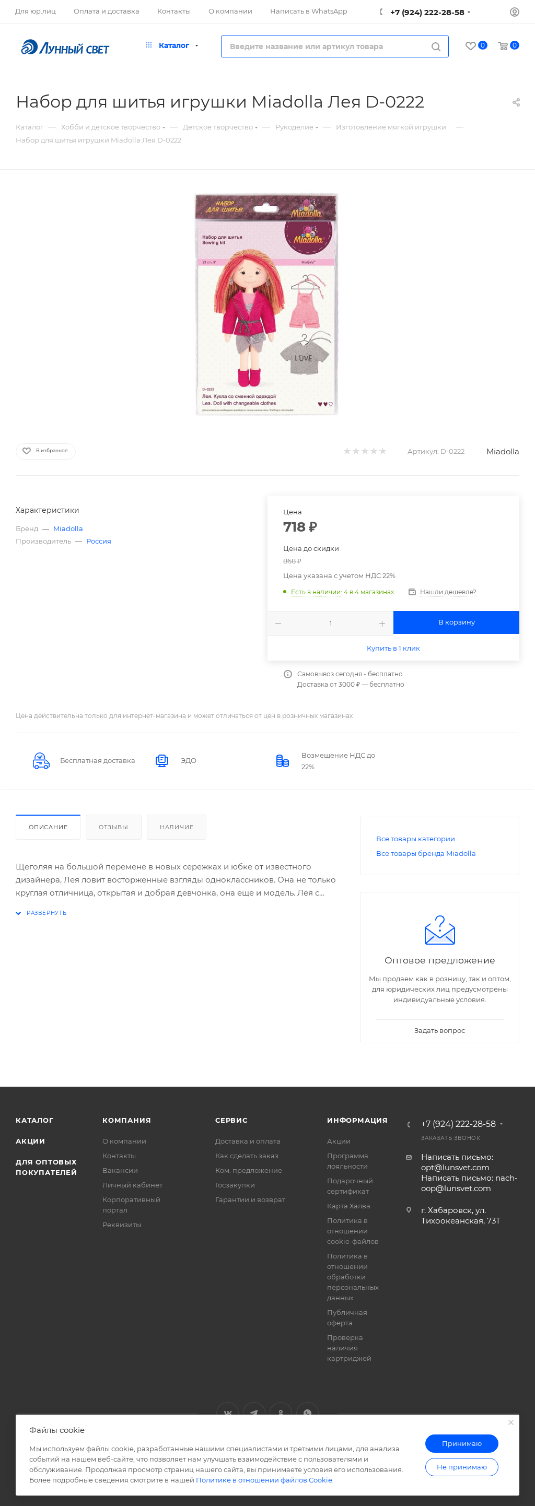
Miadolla (502, 451)
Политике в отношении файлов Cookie (264, 1480)
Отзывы (114, 827)
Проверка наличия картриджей (349, 1347)
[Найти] (436, 46)
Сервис (231, 1120)
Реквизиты (121, 1224)
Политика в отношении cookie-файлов (353, 1230)
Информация (357, 1120)
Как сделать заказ (246, 1155)
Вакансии (120, 1170)
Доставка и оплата (248, 1141)
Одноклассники (281, 1413)
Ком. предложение (248, 1170)
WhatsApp (307, 1413)
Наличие (177, 827)
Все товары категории (415, 838)
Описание (48, 827)
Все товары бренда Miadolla (426, 853)
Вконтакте (227, 1413)
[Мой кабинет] (514, 13)
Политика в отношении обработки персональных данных (353, 1277)
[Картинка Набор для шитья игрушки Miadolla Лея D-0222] (267, 304)
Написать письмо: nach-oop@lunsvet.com (469, 1183)
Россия (98, 541)
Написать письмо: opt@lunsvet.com (457, 1162)
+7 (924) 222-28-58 (426, 12)
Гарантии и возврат (250, 1199)
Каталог (35, 1120)
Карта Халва (348, 1206)
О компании (124, 1141)
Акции (30, 1141)
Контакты (119, 1155)
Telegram (254, 1413)
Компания (126, 1120)
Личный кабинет (132, 1185)
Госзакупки (235, 1185)
